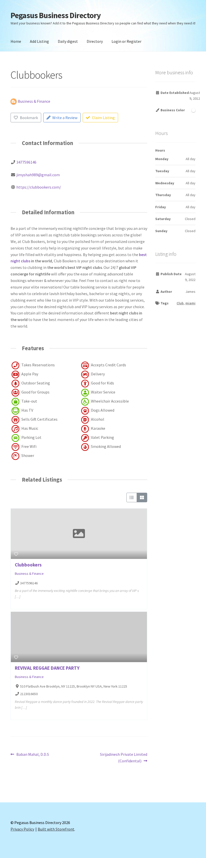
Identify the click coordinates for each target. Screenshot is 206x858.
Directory (95, 41)
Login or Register (126, 41)
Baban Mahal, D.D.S (32, 755)
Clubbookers (28, 565)
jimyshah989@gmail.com (38, 174)
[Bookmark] (16, 554)
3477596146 (26, 162)
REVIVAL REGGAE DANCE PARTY (47, 668)
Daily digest (68, 41)
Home (16, 41)
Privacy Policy (22, 829)
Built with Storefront (56, 829)
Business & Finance (29, 573)
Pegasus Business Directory (56, 15)
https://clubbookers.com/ (38, 187)
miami (190, 303)
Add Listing (39, 41)
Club (180, 303)
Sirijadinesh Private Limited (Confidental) (123, 757)
